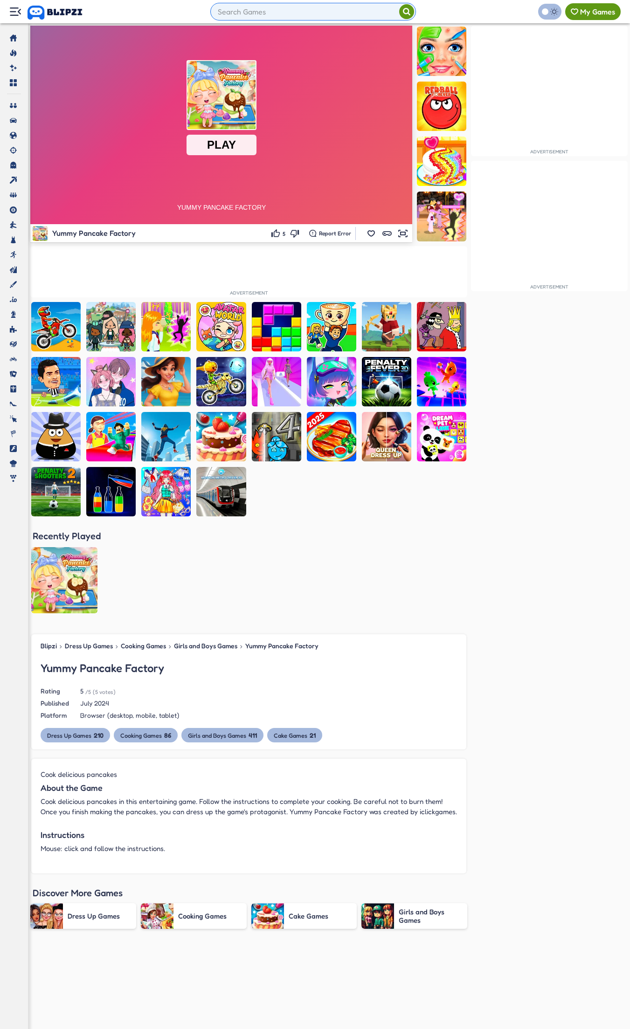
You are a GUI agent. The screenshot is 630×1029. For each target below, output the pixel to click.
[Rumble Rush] (441, 381)
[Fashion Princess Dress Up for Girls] (276, 381)
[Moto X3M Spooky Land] (221, 381)
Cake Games (295, 735)
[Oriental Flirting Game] (441, 216)
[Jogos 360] (61, 13)
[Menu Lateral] (15, 11)
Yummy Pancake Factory (281, 646)
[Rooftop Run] (166, 436)
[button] (371, 233)
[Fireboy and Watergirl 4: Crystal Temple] (276, 436)
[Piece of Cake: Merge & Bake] (166, 381)
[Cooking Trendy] (331, 436)
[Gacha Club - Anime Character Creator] (331, 381)
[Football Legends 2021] (56, 381)
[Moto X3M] (56, 326)
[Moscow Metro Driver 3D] (221, 491)
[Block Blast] (276, 326)
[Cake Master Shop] (221, 436)
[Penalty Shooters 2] (56, 491)
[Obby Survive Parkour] (111, 436)
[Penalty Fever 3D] (386, 381)
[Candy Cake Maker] (441, 161)
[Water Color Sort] (111, 491)
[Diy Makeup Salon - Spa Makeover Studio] (441, 51)
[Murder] (441, 326)
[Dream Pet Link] (441, 436)
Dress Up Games (89, 646)
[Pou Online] (56, 436)
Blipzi (49, 646)
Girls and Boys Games (205, 646)
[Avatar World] (221, 326)
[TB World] (111, 326)
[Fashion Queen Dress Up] (386, 436)
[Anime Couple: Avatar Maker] (111, 381)
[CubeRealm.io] (386, 326)
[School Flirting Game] (166, 326)
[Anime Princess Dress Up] (166, 491)
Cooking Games (143, 646)
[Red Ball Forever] (441, 106)
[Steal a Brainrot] (331, 326)
